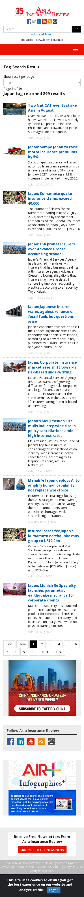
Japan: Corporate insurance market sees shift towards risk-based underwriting (52, 367)
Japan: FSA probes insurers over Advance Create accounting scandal (51, 249)
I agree (53, 890)
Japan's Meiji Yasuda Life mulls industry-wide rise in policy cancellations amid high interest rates (52, 428)
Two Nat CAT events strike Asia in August (52, 108)
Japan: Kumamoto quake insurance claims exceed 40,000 (50, 198)
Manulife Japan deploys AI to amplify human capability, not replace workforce (54, 485)
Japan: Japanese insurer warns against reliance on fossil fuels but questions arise (51, 314)
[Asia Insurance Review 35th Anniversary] (42, 11)
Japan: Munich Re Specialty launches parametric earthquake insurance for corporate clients (52, 593)
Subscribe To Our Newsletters (42, 850)
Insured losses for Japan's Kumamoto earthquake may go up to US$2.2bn (53, 535)
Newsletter (43, 40)
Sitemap (58, 40)
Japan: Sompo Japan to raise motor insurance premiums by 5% (53, 152)
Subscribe (27, 40)
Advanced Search (42, 34)
